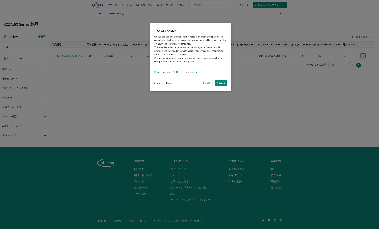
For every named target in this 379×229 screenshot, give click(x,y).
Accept (221, 83)
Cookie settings (163, 83)
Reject (206, 83)
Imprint (194, 72)
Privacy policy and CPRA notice (169, 72)
